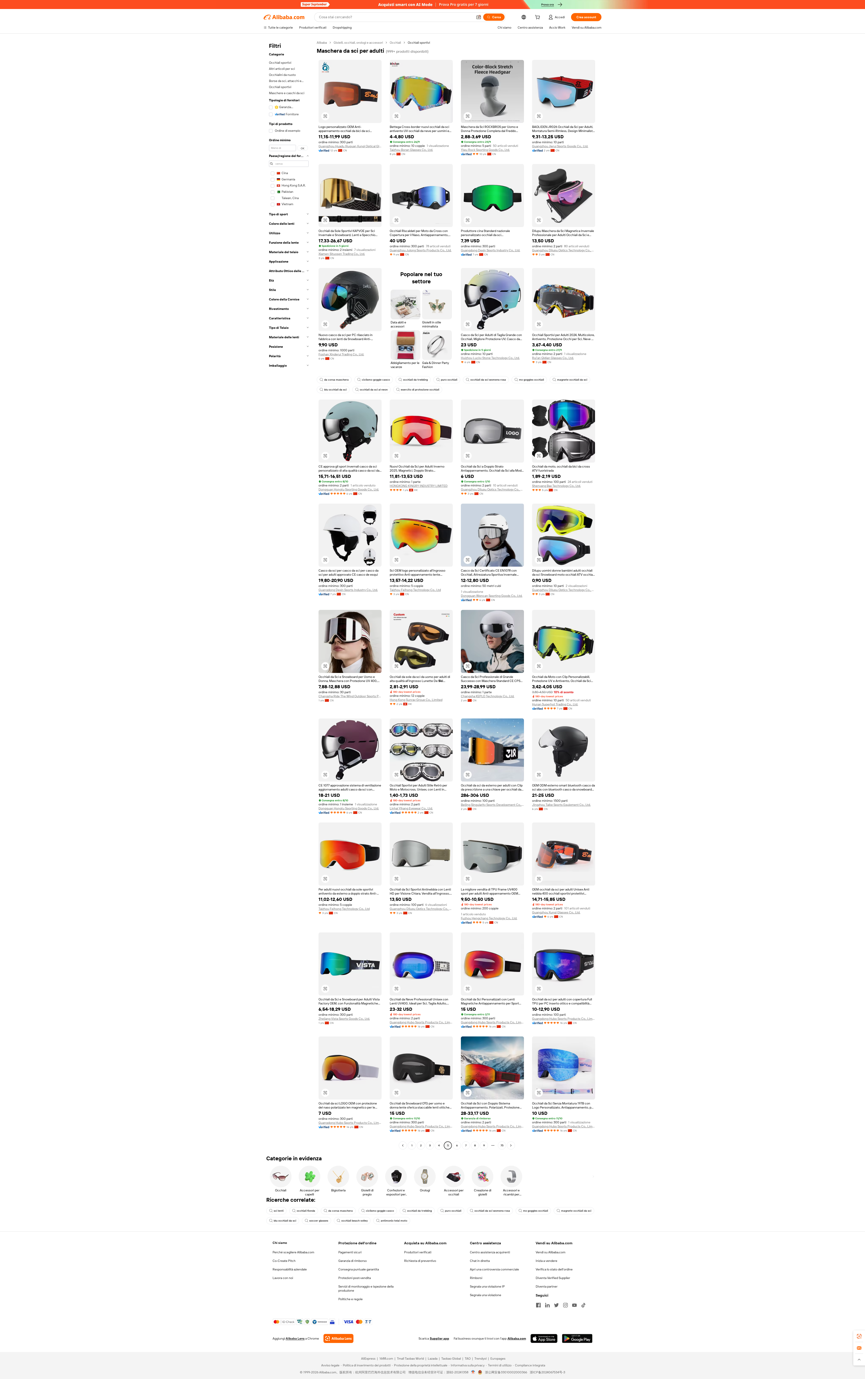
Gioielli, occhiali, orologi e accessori (358, 42)
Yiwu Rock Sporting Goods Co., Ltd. (485, 150)
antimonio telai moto (394, 1220)
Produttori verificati (417, 1252)
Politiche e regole (350, 1299)
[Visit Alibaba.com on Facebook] (538, 1305)
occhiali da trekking (415, 379)
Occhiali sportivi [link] (419, 42)
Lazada (432, 1358)
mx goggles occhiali (531, 379)
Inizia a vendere (546, 1261)
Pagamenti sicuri (350, 1252)
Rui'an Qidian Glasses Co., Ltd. (553, 358)
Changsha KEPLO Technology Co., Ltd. (487, 696)
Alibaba (322, 42)
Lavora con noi (283, 1278)
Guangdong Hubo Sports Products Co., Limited (421, 1022)
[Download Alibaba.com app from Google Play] (577, 1338)
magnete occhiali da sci (572, 379)
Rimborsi (476, 1278)
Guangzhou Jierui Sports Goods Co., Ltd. (560, 146)
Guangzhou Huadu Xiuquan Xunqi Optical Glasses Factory (350, 146)
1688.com (386, 1358)
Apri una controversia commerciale (494, 1269)
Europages (497, 1358)
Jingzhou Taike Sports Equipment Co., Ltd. (561, 804)
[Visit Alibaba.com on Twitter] (556, 1305)
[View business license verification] (473, 1372)
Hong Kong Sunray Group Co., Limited (416, 700)
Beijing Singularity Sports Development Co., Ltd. (492, 804)
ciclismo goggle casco (376, 379)
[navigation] (288, 594)
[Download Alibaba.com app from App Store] (544, 1338)
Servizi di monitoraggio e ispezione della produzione (366, 1288)
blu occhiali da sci (335, 389)
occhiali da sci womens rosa (488, 379)
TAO (468, 1358)
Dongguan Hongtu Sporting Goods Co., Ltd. (349, 489)
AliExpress (368, 1358)
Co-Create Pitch (284, 1261)
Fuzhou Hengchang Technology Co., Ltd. (489, 918)
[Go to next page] (511, 1145)
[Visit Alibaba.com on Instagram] (565, 1305)
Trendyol (480, 1358)
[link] (859, 1336)
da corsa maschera (336, 379)
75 (502, 1145)
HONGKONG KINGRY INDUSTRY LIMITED (419, 486)
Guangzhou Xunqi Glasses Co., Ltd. (556, 912)
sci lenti (279, 1210)
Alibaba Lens (295, 1338)
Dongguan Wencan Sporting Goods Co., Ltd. (491, 595)
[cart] (538, 18)
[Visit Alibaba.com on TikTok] (583, 1305)
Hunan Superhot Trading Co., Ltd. (555, 704)
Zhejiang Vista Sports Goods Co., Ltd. (344, 1018)
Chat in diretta (480, 1261)
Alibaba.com (517, 1338)
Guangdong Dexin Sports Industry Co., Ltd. (490, 250)
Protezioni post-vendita (354, 1278)
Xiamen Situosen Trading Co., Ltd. (342, 254)
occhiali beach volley (354, 1220)
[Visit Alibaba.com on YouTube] (574, 1305)
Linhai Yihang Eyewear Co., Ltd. (411, 808)
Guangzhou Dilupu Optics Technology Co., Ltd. (563, 250)
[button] (478, 17)
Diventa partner (547, 1286)
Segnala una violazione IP (487, 1286)
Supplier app (439, 1338)
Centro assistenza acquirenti (490, 1252)
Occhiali (395, 42)
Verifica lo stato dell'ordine (554, 1269)
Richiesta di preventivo (420, 1261)
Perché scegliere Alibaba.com (293, 1252)
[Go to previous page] (403, 1145)
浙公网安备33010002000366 (506, 1372)
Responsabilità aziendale (290, 1269)
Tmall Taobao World (410, 1358)
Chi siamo (280, 1243)
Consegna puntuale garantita (358, 1269)
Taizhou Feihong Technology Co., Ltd (415, 590)
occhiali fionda (306, 1210)
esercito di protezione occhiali (420, 389)
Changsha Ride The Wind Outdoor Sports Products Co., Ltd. (350, 696)
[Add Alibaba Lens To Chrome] (338, 1338)
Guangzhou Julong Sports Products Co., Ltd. (420, 250)
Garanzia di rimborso (352, 1261)
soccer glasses (318, 1220)
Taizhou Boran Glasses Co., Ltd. (411, 150)
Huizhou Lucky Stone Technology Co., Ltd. (490, 358)
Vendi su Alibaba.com (550, 1252)
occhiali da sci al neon (374, 389)
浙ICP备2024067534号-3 (547, 1372)
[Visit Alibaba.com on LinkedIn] (547, 1305)
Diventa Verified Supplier (553, 1278)
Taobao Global (451, 1358)
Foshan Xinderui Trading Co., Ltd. (341, 354)
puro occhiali (449, 379)
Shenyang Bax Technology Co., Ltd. (556, 486)
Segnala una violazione (485, 1295)
